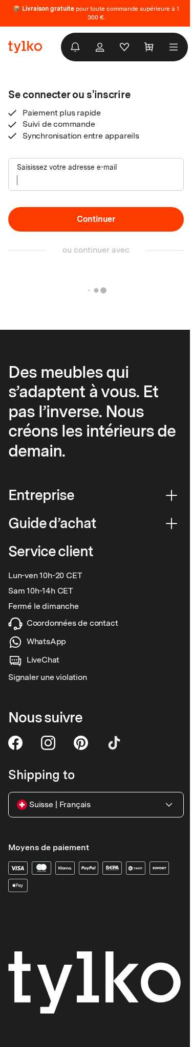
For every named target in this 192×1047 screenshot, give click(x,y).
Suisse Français (60, 804)
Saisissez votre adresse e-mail (67, 167)
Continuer (96, 219)
